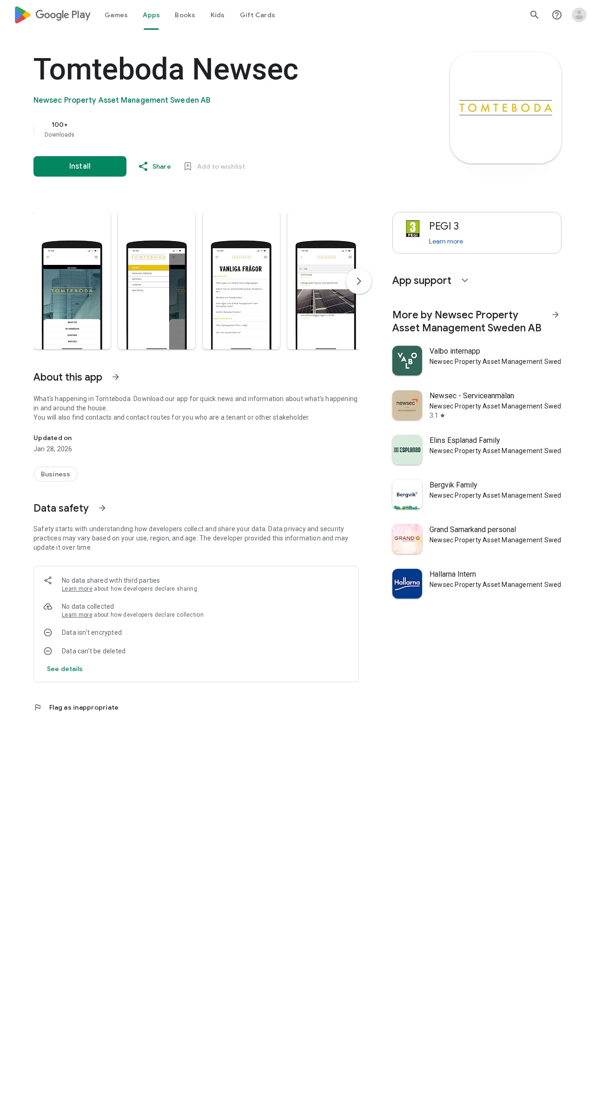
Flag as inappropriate (76, 707)
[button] (72, 280)
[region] (219, 129)
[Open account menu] (579, 15)
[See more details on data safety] (65, 669)
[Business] (55, 474)
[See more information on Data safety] (102, 508)
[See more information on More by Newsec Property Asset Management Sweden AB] (555, 314)
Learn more (77, 589)
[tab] (116, 15)
